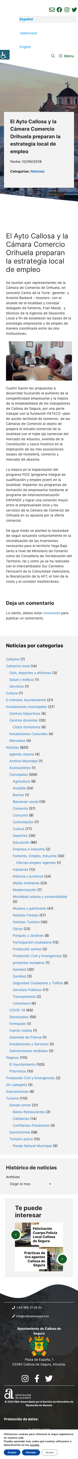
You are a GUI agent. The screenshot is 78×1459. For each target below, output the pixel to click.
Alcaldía (19, 788)
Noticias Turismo (26, 922)
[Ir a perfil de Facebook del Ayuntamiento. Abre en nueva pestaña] (59, 9)
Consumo (20, 815)
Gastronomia (19, 1132)
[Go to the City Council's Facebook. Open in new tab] (37, 1378)
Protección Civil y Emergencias (37, 956)
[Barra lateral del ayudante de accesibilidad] (5, 54)
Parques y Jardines (28, 936)
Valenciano (28, 33)
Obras (18, 929)
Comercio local (18, 666)
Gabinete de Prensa (25, 1037)
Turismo (12, 1098)
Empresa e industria (29, 849)
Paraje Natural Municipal (32, 1146)
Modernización (24, 890)
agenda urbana (21, 754)
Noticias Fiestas (25, 915)
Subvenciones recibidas (28, 1051)
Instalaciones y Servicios (29, 1044)
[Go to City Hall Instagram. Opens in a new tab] (25, 1378)
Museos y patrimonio (29, 908)
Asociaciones (20, 768)
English (25, 47)
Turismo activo (21, 1139)
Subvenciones (17, 1092)
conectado (51, 613)
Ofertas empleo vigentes (36, 863)
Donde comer (20, 1105)
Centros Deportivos (24, 714)
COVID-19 (17, 1010)
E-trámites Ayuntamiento (26, 700)
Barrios (18, 795)
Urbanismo (21, 1003)
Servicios (16, 686)
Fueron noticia (20, 1031)
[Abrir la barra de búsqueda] (53, 56)
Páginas (12, 1058)
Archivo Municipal (23, 761)
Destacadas (19, 1017)
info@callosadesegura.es (32, 1316)
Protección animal (27, 949)
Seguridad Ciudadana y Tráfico (38, 983)
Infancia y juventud (28, 876)
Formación (17, 1024)
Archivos (13, 1177)
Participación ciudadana (32, 942)
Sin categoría (16, 1085)
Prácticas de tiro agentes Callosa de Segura (34, 1259)
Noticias (38, 171)
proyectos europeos (29, 963)
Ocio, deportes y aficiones (30, 673)
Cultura (12, 693)
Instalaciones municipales (26, 707)
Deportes (20, 836)
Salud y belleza (21, 680)
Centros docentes (23, 720)
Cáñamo (12, 659)
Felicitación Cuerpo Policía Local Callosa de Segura (45, 1235)
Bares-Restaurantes (29, 1112)
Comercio (20, 808)
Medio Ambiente (26, 883)
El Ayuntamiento (22, 1064)
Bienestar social (25, 802)
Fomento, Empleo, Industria (35, 856)
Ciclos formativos (26, 727)
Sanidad (19, 969)
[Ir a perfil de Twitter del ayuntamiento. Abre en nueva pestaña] (74, 9)
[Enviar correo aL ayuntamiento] (52, 9)
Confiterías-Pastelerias (31, 1125)
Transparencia (24, 997)
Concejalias (18, 775)
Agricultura (21, 781)
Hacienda (20, 870)
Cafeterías (21, 1119)
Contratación (23, 822)
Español (26, 19)
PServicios (17, 1071)
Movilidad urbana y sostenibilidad (40, 897)
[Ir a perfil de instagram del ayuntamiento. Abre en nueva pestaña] (67, 9)
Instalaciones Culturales (28, 734)
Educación (21, 842)
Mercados (17, 741)
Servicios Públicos (27, 990)
